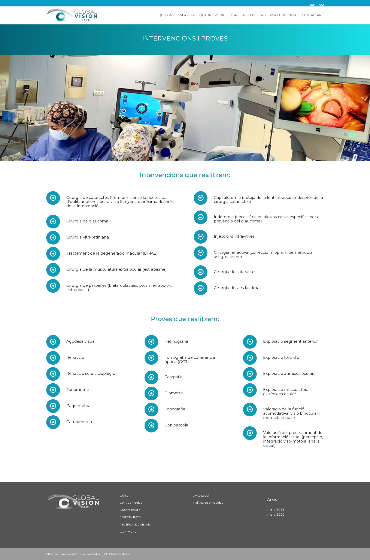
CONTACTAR (128, 531)
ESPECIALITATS (130, 517)
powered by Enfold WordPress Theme (108, 553)
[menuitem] (312, 4)
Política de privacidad (208, 502)
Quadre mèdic (130, 510)
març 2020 (276, 514)
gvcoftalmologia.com (73, 553)
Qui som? (126, 495)
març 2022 (275, 509)
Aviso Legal (201, 495)
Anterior (3, 107)
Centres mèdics (131, 502)
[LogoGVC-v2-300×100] (73, 15)
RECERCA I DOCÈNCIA (135, 524)
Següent (366, 107)
